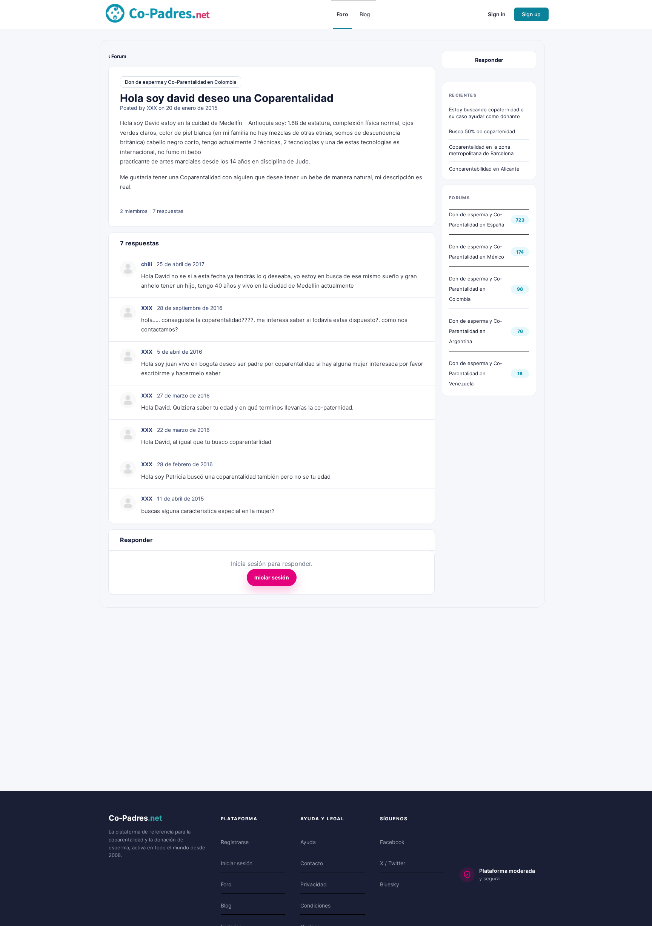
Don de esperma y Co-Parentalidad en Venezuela (475, 373)
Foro (226, 884)
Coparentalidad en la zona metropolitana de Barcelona (481, 150)
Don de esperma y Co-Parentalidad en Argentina (475, 331)
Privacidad (313, 884)
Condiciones (315, 905)
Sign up (531, 14)
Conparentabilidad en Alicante (484, 169)
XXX (152, 108)
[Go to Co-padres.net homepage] (157, 13)
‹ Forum (117, 56)
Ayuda (308, 842)
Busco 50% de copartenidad (482, 131)
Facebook (392, 842)
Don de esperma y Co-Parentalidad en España (476, 219)
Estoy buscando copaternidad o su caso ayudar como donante (486, 112)
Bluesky (389, 884)
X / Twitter (392, 863)
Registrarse (235, 842)
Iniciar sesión (271, 577)
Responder (489, 60)
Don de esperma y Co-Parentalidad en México (476, 251)
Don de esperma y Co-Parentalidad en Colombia (180, 82)
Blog (226, 905)
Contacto (311, 863)
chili (146, 264)
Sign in (497, 14)
